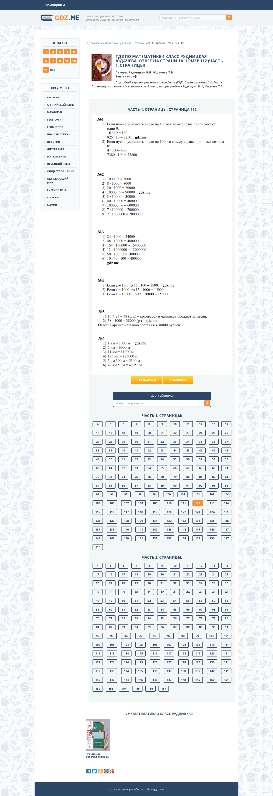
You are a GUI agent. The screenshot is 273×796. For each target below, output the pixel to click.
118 (140, 512)
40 (123, 450)
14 (226, 565)
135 (212, 521)
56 (187, 459)
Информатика (58, 134)
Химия (52, 205)
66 (174, 468)
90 (174, 485)
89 (162, 485)
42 (149, 450)
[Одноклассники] (100, 771)
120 (169, 512)
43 (162, 450)
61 (110, 468)
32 (162, 442)
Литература (56, 149)
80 (187, 477)
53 (149, 459)
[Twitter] (94, 771)
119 (154, 512)
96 (111, 494)
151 (140, 538)
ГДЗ (88, 43)
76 (149, 477)
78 (162, 477)
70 (97, 618)
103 (211, 494)
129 (140, 521)
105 (97, 503)
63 (136, 468)
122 (183, 512)
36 (213, 442)
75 (136, 477)
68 (200, 468)
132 (169, 521)
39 (110, 450)
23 (187, 433)
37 (226, 442)
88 (149, 485)
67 (187, 468)
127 (112, 521)
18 (123, 433)
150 (126, 538)
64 (149, 468)
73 (110, 477)
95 (97, 494)
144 (183, 529)
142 (154, 529)
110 (169, 503)
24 (200, 433)
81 (200, 477)
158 (97, 547)
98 (139, 494)
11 (46, 70)
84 (97, 485)
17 (110, 433)
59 (226, 459)
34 (187, 442)
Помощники (55, 5)
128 (126, 521)
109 (154, 503)
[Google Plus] (112, 771)
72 (97, 477)
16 (97, 433)
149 (112, 538)
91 (187, 485)
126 (97, 521)
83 (226, 477)
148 (97, 538)
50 (110, 459)
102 (197, 494)
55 (174, 459)
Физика (53, 197)
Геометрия (55, 127)
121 (226, 653)
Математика (56, 156)
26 (226, 433)
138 (183, 671)
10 (74, 61)
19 (136, 433)
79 (174, 477)
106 (112, 503)
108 (140, 503)
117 (126, 512)
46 (200, 450)
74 (123, 477)
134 (197, 521)
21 (162, 433)
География (55, 119)
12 (200, 424)
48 (226, 450)
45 (187, 450)
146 (212, 529)
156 (212, 538)
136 (226, 521)
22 (174, 433)
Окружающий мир (57, 180)
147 (226, 529)
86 (123, 485)
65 (162, 468)
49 (97, 459)
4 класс (96, 43)
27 (97, 442)
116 (112, 512)
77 (187, 618)
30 (136, 442)
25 (213, 433)
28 (110, 442)
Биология (55, 112)
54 (162, 459)
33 (174, 442)
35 (200, 442)
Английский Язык (60, 105)
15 (226, 424)
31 (149, 442)
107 (126, 503)
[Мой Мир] (106, 771)
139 (112, 529)
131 (154, 521)
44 (174, 450)
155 (197, 538)
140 (126, 529)
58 (213, 459)
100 (168, 494)
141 (140, 529)
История (53, 142)
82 (213, 477)
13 (213, 424)
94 (226, 485)
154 (183, 538)
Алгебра (53, 97)
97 (125, 494)
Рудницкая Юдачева (131, 43)
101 (182, 494)
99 (153, 494)
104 (226, 494)
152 (154, 538)
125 (226, 512)
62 (123, 468)
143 (169, 529)
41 (136, 450)
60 (97, 468)
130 (212, 662)
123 (197, 512)
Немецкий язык (58, 164)
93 (213, 485)
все (52, 69)
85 (110, 485)
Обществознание (60, 171)
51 (123, 459)
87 (136, 485)
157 (226, 538)
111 (183, 503)
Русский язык (57, 190)
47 (213, 450)
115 (97, 512)
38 (97, 450)
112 (197, 503)
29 (123, 442)
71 (226, 468)
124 (212, 512)
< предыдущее (146, 379)
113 (212, 503)
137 (97, 529)
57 (200, 459)
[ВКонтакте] (88, 771)
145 (197, 529)
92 (200, 485)
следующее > (178, 379)
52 (136, 459)
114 (226, 503)
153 (169, 538)
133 (183, 521)
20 (149, 433)
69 (213, 468)
